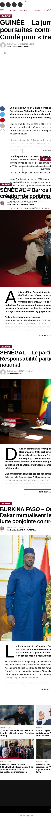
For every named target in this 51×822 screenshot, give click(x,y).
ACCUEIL (13, 10)
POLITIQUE (24, 10)
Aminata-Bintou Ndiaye (19, 46)
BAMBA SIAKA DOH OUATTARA (23, 205)
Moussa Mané (16, 373)
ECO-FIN (36, 10)
